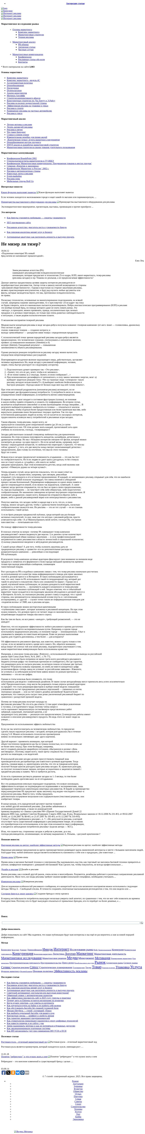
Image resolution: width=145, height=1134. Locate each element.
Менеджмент (86, 958)
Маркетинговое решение (54, 958)
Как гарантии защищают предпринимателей (28, 1018)
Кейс (96, 950)
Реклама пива (13, 178)
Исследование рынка (81, 949)
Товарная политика (108, 968)
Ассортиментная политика (20, 83)
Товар (97, 967)
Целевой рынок (26, 971)
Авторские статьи (75, 3)
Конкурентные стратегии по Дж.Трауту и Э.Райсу (31, 100)
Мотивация (102, 958)
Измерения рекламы (11, 881)
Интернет (61, 949)
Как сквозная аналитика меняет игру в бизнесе (29, 232)
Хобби (78, 1117)
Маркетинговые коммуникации (27, 54)
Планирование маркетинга (121, 958)
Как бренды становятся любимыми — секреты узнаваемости (36, 218)
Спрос (34, 967)
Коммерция (118, 949)
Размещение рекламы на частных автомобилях (29, 111)
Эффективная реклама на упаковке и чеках (27, 106)
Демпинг (23, 950)
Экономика (78, 1119)
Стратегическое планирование (55, 967)
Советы (78, 1101)
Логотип (70, 953)
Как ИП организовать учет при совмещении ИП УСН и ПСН (36, 1031)
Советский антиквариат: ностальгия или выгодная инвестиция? (38, 993)
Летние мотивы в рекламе (19, 124)
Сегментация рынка (114, 963)
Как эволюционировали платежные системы (28, 1028)
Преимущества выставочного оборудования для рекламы (28, 202)
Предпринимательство (50, 963)
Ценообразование (15, 85)
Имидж (47, 949)
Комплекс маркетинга (28, 32)
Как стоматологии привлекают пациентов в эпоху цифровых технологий (42, 1021)
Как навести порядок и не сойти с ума (25, 1023)
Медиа (72, 958)
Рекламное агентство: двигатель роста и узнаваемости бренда (37, 227)
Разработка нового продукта (84, 963)
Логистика (58, 953)
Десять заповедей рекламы (20, 127)
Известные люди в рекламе (20, 173)
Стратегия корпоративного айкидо (23, 98)
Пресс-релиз (68, 963)
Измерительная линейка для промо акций (27, 137)
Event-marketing (14, 176)
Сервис (6, 967)
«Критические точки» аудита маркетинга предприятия (33, 140)
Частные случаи (26, 49)
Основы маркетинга (22, 29)
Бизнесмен (6, 950)
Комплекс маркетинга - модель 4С (23, 80)
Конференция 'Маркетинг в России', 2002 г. (28, 168)
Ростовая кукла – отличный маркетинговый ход (24, 1042)
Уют (78, 1114)
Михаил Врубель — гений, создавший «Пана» (29, 1010)
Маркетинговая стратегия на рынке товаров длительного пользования (41, 147)
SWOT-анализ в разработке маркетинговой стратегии (33, 145)
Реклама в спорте (15, 108)
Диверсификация (34, 950)
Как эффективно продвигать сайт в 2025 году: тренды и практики (39, 998)
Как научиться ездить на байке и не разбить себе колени (34, 1005)
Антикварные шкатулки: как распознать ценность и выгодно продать (40, 237)
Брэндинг (15, 950)
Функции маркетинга (10, 971)
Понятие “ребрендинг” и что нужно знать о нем (24, 1056)
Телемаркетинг (79, 968)
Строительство (78, 1106)
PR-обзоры (23, 44)
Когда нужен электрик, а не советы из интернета (30, 1003)
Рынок (100, 962)
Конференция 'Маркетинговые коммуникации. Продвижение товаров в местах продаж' (49, 163)
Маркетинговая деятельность (110, 953)
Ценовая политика (43, 971)
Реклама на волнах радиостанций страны (27, 103)
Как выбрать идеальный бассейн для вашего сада (30, 1013)
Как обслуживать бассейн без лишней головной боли (32, 1008)
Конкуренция (22, 953)
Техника (78, 1109)
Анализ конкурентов (17, 93)
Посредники (13, 88)
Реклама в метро (15, 129)
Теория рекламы (26, 37)
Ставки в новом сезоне (18, 134)
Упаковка (123, 967)
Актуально (78, 1084)
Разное (75, 1081)
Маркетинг (85, 953)
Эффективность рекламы (70, 971)
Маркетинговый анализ (23, 42)
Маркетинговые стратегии (31, 34)
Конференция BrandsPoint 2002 (22, 158)
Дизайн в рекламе (9, 869)
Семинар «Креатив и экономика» (23, 166)
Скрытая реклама (20, 967)
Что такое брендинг (16, 132)
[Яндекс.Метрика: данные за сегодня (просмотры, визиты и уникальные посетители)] (23, 1131)
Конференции (25, 57)
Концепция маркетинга (43, 954)
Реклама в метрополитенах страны (23, 171)
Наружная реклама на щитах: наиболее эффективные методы (30, 845)
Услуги (78, 1111)
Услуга (136, 967)
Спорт (78, 1104)
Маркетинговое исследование (21, 958)
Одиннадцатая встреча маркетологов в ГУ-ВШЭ (30, 161)
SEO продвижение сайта (19, 222)
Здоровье (78, 1086)
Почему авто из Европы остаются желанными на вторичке (35, 1000)
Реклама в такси (14, 113)
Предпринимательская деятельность (24, 963)
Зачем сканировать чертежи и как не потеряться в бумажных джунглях (41, 1026)
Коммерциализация (104, 950)
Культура (78, 1089)
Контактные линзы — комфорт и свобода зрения (30, 1016)
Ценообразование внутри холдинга (24, 142)
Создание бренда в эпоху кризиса (17, 893)
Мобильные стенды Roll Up (20, 181)
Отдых (78, 1094)
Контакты (23, 62)
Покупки (78, 1096)
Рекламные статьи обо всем (31, 59)
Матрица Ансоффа (16, 95)
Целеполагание (14, 90)
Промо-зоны (7, 857)
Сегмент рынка (131, 963)
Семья (78, 1099)
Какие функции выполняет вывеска (18, 192)
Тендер (88, 967)
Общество (78, 1091)
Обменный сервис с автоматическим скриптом (29, 995)
